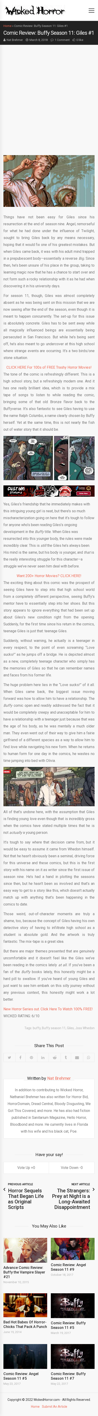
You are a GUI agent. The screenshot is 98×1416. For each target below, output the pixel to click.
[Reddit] (55, 1057)
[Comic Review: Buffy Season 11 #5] (73, 1305)
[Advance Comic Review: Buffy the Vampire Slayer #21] (25, 1250)
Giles (70, 1028)
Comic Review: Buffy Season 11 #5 (68, 1325)
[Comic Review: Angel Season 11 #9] (73, 1249)
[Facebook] (20, 1057)
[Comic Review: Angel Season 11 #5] (25, 1356)
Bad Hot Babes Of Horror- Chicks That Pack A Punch (25, 1324)
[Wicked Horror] (35, 10)
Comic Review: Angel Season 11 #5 (21, 1376)
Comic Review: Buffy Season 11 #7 (68, 1376)
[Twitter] (9, 1057)
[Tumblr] (66, 1057)
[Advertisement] (49, 96)
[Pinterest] (31, 1057)
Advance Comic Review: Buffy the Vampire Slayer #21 (24, 1272)
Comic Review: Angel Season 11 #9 (68, 1267)
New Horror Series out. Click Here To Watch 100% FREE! (48, 1009)
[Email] (77, 1057)
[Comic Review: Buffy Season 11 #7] (73, 1356)
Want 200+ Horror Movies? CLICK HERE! (49, 576)
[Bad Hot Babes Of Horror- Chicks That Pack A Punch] (25, 1305)
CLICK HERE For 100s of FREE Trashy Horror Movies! (49, 367)
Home (7, 26)
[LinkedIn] (43, 1057)
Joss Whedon (85, 1028)
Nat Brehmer (15, 40)
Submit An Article (54, 1406)
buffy (37, 1028)
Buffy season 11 (54, 1028)
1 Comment (62, 40)
